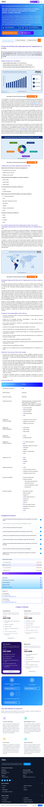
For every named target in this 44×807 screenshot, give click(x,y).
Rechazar (34, 805)
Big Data (23, 128)
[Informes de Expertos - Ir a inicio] (3, 2)
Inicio (3, 6)
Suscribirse (27, 764)
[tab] (7, 40)
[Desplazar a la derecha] (41, 6)
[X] (7, 780)
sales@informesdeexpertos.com (10, 596)
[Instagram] (5, 780)
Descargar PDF (31, 96)
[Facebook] (2, 780)
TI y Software (25, 6)
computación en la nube (34, 103)
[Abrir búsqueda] (28, 1)
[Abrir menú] (41, 2)
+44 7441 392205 (7, 600)
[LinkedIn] (10, 780)
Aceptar (40, 805)
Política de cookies (23, 805)
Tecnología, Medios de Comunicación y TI (14, 6)
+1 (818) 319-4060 (4, 777)
